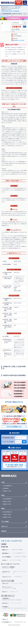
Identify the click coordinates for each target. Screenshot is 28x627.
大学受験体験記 (18, 396)
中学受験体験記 (18, 391)
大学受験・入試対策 (7, 514)
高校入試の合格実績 (19, 385)
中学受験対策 (5, 488)
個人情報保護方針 (6, 622)
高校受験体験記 (18, 394)
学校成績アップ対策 (7, 491)
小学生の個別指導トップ (7, 485)
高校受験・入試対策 (7, 501)
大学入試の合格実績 (19, 388)
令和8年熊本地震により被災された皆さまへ (14, 14)
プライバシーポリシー (19, 622)
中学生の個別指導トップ (7, 498)
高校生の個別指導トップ (7, 512)
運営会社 (4, 619)
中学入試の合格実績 (19, 382)
